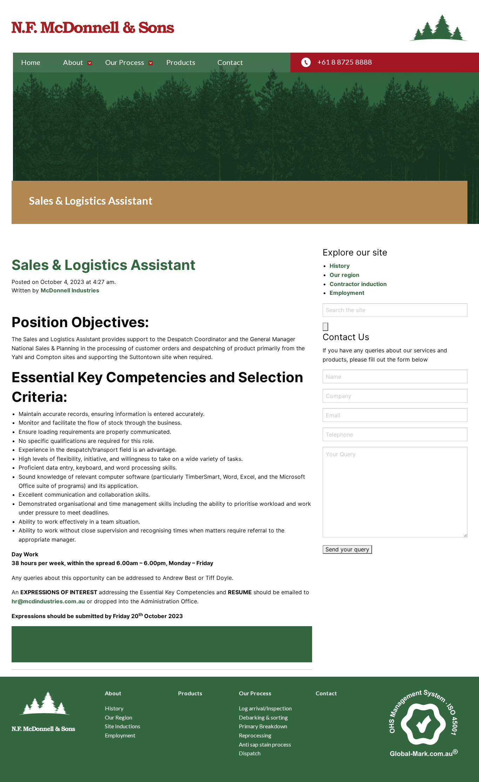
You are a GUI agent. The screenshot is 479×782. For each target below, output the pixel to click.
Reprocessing (255, 735)
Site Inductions (122, 726)
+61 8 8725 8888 (344, 62)
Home (30, 62)
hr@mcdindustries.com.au (48, 601)
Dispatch (250, 753)
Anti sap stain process (265, 744)
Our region (344, 274)
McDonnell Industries (70, 290)
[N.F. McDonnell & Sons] (93, 27)
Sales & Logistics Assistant (104, 264)
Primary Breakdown (263, 726)
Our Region (118, 717)
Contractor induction (358, 283)
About (73, 62)
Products (180, 62)
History (340, 265)
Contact (230, 62)
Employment (347, 292)
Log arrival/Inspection (265, 708)
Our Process (124, 62)
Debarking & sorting (263, 717)
